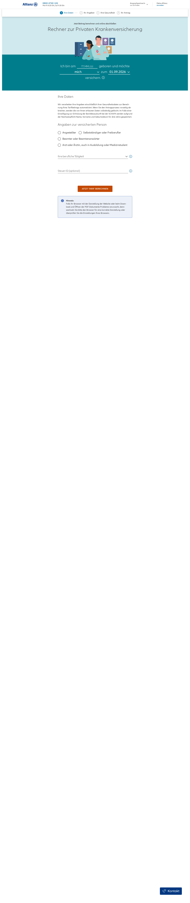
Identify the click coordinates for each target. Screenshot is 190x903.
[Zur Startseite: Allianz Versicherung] (30, 4)
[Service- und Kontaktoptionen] (170, 891)
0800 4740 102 (50, 3)
